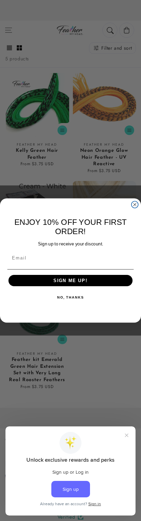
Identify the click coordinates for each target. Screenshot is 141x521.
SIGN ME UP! (70, 280)
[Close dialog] (134, 204)
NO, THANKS (70, 298)
